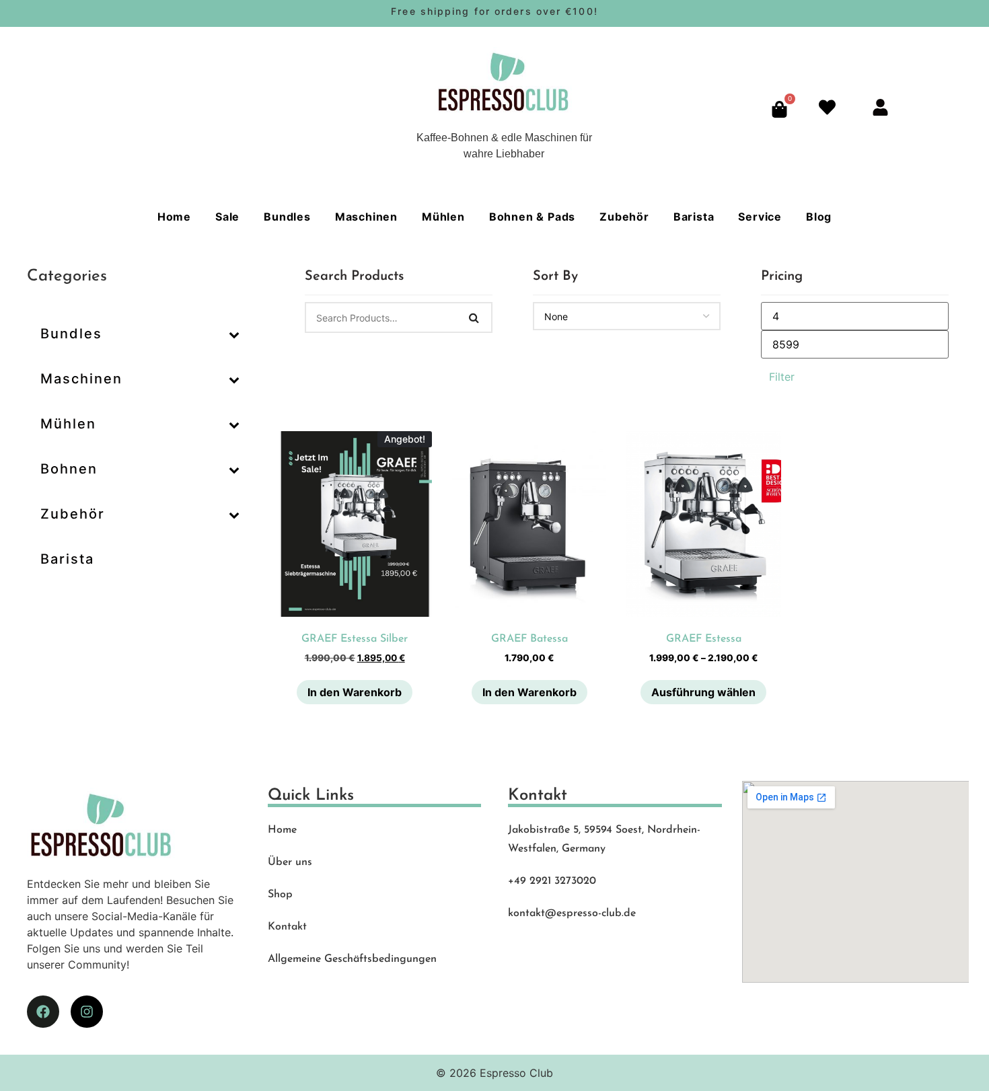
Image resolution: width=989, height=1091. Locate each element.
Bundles (287, 216)
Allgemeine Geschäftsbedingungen (352, 959)
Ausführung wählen (703, 692)
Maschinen (366, 216)
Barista (694, 216)
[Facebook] (43, 1011)
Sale (227, 216)
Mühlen (443, 216)
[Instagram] (87, 1011)
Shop (280, 894)
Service (760, 216)
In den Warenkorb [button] (354, 692)
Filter (782, 376)
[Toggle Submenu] (234, 333)
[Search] (474, 317)
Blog (819, 216)
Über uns (290, 862)
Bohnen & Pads (532, 216)
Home (174, 216)
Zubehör (624, 216)
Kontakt (287, 926)
